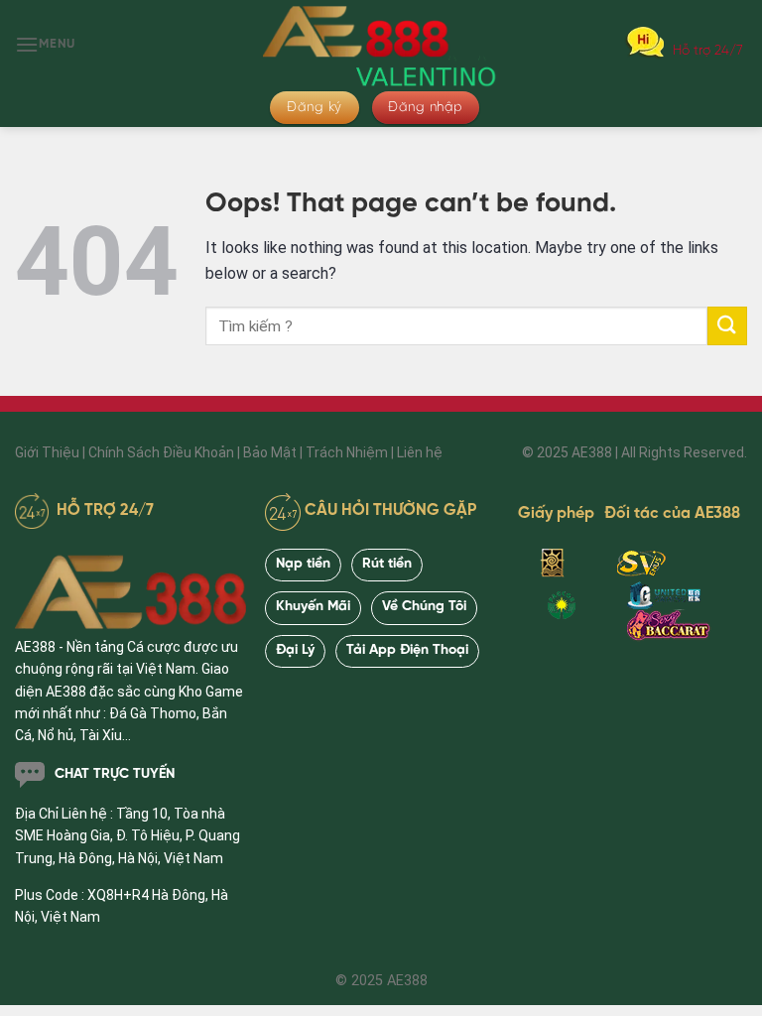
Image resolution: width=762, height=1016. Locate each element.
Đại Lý (295, 650)
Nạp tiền (303, 564)
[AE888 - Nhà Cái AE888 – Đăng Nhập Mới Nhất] (381, 44)
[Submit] (727, 326)
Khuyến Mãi (313, 606)
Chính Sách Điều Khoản (161, 452)
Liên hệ (420, 452)
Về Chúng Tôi (424, 606)
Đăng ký (314, 107)
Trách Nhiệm (347, 452)
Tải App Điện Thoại (407, 650)
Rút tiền (387, 564)
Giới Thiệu (47, 452)
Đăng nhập (425, 107)
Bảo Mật (270, 452)
